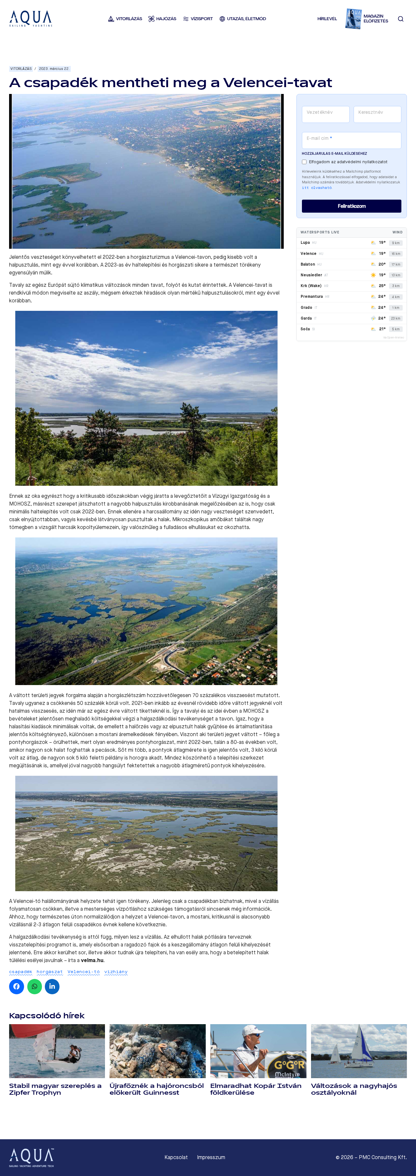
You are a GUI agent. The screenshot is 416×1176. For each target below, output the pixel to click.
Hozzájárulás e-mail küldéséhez (334, 154)
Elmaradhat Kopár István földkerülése (256, 1089)
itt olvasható (317, 187)
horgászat (50, 971)
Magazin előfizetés (376, 18)
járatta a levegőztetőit (180, 496)
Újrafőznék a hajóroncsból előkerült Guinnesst (157, 1089)
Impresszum (211, 1157)
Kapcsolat (176, 1157)
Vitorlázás (21, 68)
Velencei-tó (84, 971)
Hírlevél (327, 18)
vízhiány (116, 971)
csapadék (20, 971)
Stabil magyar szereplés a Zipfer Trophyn (55, 1089)
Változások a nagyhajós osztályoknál (354, 1089)
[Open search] (400, 18)
